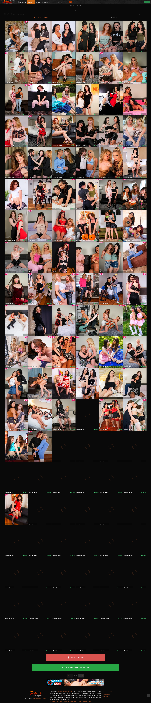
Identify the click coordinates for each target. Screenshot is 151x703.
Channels (31, 2)
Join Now (147, 2)
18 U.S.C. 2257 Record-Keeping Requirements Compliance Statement (70, 701)
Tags (39, 2)
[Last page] (82, 676)
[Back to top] (148, 695)
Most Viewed (145, 14)
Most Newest (130, 14)
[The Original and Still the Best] (75, 685)
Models (46, 2)
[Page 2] (79, 676)
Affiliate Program (106, 694)
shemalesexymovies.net (40, 698)
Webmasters (105, 696)
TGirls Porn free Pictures (108, 691)
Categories (22, 2)
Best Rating (137, 14)
